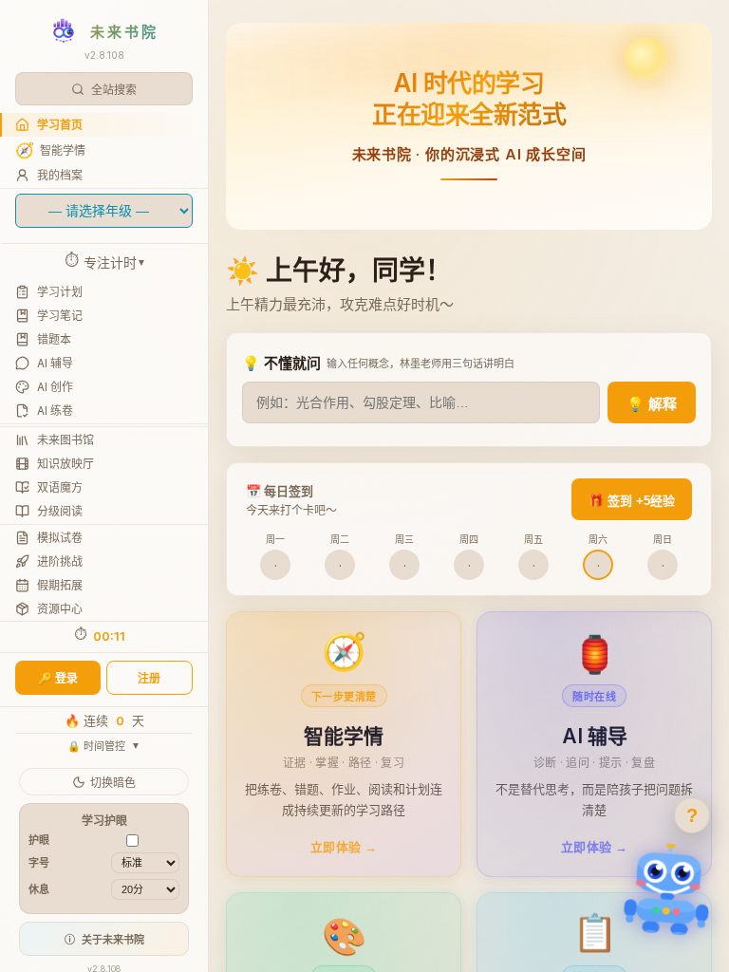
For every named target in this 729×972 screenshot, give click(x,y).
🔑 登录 (58, 678)
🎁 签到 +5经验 (632, 501)
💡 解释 (651, 404)
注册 (149, 678)
